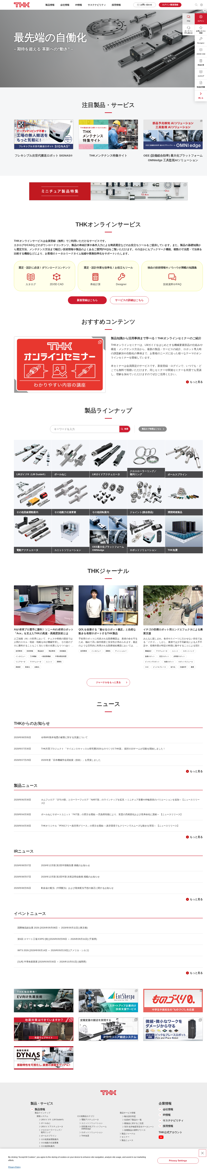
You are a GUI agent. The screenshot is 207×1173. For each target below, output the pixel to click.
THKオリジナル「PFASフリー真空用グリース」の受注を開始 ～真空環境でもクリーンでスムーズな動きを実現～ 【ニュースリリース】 (110, 825)
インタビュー (20, 656)
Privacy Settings (178, 1160)
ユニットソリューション (92, 1123)
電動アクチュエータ (90, 1119)
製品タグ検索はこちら (151, 429)
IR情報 (167, 1114)
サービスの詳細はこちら (129, 300)
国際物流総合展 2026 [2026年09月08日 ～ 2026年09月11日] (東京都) (52, 927)
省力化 (172, 667)
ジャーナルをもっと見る (108, 682)
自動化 (36, 667)
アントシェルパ (120, 651)
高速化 (27, 667)
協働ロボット (150, 656)
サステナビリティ (173, 1120)
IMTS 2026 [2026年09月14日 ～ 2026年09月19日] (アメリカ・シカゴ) (53, 950)
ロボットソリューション (92, 1132)
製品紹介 (41, 651)
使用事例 (19, 651)
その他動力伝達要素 (49, 1143)
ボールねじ (46, 1123)
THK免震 (85, 1136)
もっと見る (196, 381)
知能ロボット (169, 662)
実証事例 (52, 651)
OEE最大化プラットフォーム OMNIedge (94, 1127)
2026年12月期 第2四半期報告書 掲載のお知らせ (65, 865)
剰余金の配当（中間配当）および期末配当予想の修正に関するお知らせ (77, 888)
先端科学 (183, 667)
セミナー (125, 1137)
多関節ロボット (179, 656)
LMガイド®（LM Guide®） (53, 1119)
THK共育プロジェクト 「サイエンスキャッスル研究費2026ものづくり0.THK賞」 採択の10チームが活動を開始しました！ (103, 748)
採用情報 (116, 5)
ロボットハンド (188, 651)
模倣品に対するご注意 (134, 1123)
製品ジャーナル (128, 1134)
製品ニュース (127, 1140)
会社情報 (168, 1109)
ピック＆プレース (159, 667)
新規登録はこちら (87, 300)
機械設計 (148, 651)
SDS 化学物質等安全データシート (139, 1127)
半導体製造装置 (60, 656)
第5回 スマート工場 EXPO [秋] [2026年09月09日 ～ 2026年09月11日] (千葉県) (57, 939)
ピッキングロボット (152, 662)
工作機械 (33, 656)
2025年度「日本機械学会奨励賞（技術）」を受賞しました (71, 760)
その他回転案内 (47, 1146)
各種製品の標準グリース (135, 1130)
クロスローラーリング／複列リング (51, 1131)
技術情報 (30, 651)
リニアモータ (20, 662)
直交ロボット (164, 656)
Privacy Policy (14, 1167)
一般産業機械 (46, 656)
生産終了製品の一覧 (133, 1120)
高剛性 (59, 662)
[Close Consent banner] (202, 1153)
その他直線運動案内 (49, 1139)
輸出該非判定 (130, 1116)
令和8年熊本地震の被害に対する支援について (64, 737)
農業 (192, 667)
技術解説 (63, 651)
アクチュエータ (35, 662)
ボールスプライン (48, 1136)
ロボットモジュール (185, 662)
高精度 (18, 667)
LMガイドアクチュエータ (52, 1126)
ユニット (49, 662)
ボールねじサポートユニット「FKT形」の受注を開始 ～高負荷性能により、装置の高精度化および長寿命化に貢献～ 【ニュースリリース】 (112, 814)
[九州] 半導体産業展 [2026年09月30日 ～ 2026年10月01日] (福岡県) (51, 961)
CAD (146, 667)
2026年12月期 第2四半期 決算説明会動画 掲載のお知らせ (70, 876)
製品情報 (40, 1109)
